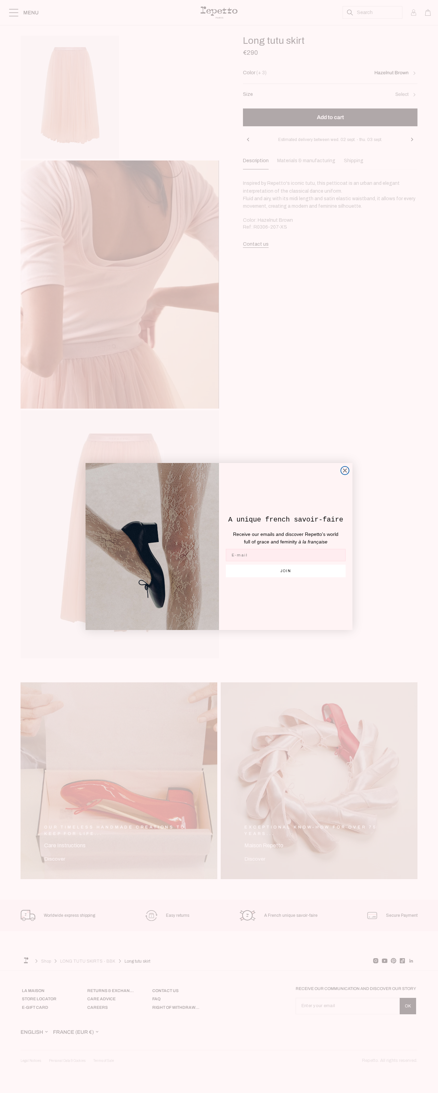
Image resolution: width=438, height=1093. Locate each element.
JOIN (286, 571)
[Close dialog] (345, 470)
